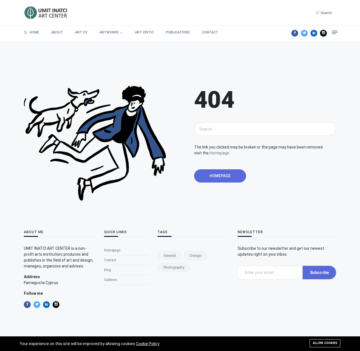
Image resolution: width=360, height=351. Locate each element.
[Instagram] (323, 33)
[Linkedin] (313, 33)
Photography (173, 267)
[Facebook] (294, 33)
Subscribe (319, 272)
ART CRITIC (144, 32)
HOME (34, 32)
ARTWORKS (109, 32)
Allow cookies (325, 343)
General (169, 255)
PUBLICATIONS (178, 32)
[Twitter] (304, 33)
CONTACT (210, 32)
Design (195, 255)
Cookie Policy (147, 343)
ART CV (81, 32)
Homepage (219, 153)
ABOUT (57, 32)
